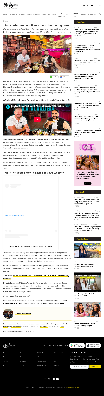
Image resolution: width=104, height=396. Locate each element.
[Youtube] (92, 5)
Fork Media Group (72, 387)
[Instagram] (100, 5)
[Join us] (54, 76)
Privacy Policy (41, 361)
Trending (36, 14)
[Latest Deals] (87, 153)
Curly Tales (44, 303)
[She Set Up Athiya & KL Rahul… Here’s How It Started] (87, 281)
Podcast (56, 365)
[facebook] (58, 33)
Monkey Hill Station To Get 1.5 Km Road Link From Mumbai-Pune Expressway (87, 63)
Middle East (75, 15)
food (65, 301)
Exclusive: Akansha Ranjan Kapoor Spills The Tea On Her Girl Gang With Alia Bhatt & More (87, 229)
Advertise (40, 357)
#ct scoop (77, 27)
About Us (40, 352)
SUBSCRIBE (95, 366)
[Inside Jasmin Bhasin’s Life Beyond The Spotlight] (87, 311)
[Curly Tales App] (77, 345)
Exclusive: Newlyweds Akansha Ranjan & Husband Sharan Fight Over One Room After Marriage (86, 215)
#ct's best (77, 72)
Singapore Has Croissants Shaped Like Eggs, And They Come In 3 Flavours (87, 132)
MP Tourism (92, 14)
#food (76, 128)
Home (5, 21)
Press (22, 365)
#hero (76, 262)
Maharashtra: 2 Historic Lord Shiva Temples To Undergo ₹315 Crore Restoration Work (87, 105)
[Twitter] (96, 5)
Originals (46, 14)
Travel (12, 14)
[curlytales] (9, 348)
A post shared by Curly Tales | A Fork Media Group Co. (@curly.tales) (31, 246)
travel (5, 303)
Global (84, 14)
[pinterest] (67, 33)
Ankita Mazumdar (13, 32)
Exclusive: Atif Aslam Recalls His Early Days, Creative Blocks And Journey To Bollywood (86, 202)
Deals (54, 14)
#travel (76, 58)
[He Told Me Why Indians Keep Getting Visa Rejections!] (87, 251)
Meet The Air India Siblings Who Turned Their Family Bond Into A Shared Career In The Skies (87, 119)
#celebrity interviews (80, 211)
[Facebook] (88, 5)
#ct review (77, 43)
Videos (29, 14)
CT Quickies (61, 15)
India (68, 14)
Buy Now (87, 183)
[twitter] (61, 33)
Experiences (7, 357)
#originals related (79, 197)
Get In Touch (58, 352)
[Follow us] (65, 76)
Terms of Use (41, 365)
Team (55, 361)
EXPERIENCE (20, 14)
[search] (99, 14)
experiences (16, 303)
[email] (71, 33)
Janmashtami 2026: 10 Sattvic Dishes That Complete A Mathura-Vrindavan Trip (85, 76)
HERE (62, 303)
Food (5, 14)
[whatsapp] (64, 33)
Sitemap (57, 357)
